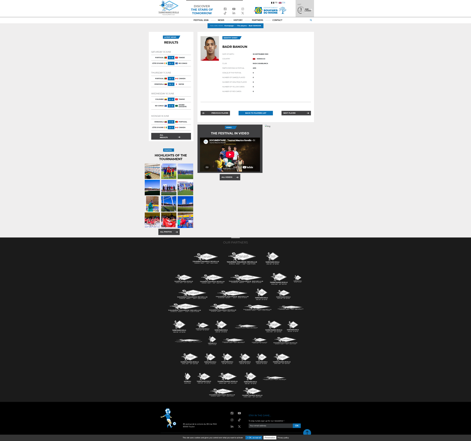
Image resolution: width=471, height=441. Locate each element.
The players (242, 26)
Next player (289, 113)
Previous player (219, 113)
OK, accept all (254, 438)
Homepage (229, 26)
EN (283, 2)
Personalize (270, 438)
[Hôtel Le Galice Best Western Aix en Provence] (189, 358)
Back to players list (255, 113)
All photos (166, 232)
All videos (227, 177)
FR (276, 2)
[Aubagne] (183, 278)
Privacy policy (283, 438)
